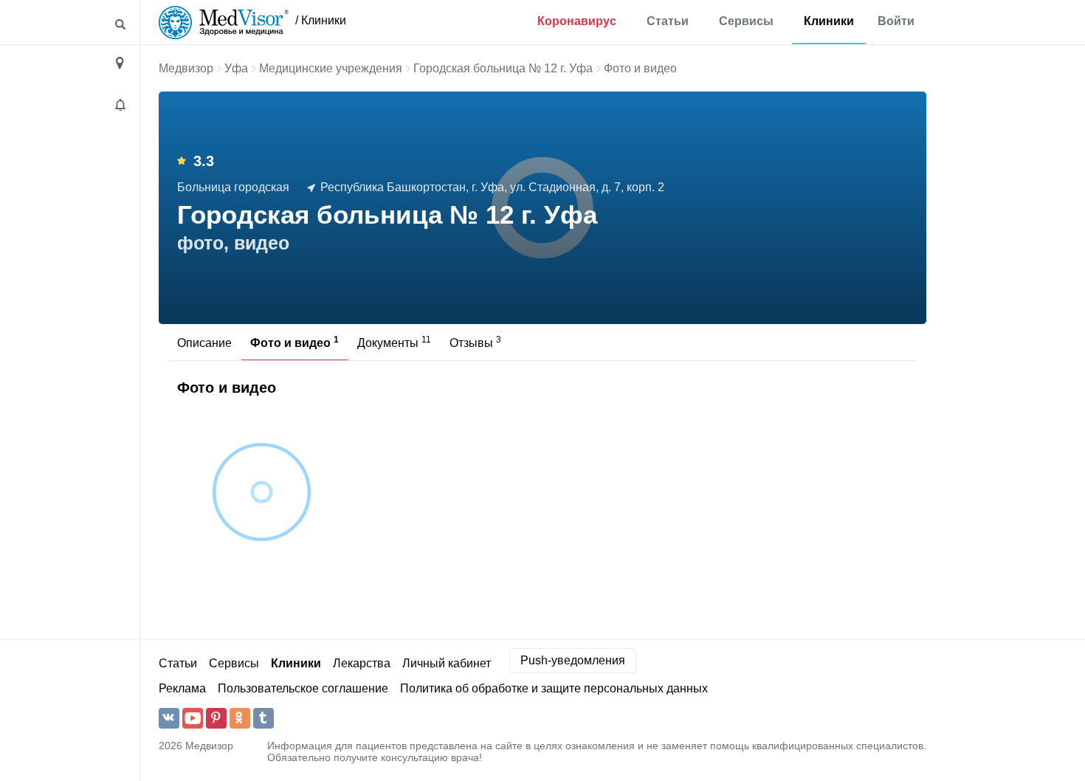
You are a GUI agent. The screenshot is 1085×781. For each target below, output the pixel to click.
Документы (394, 341)
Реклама (182, 688)
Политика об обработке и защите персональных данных (554, 688)
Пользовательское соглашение (303, 688)
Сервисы (746, 21)
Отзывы (475, 341)
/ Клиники (320, 20)
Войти (896, 21)
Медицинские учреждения (330, 68)
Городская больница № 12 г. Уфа (503, 68)
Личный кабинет (446, 663)
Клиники (829, 21)
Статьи (668, 21)
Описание (204, 343)
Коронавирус (576, 21)
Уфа (236, 68)
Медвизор (186, 68)
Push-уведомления (572, 660)
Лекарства (361, 663)
